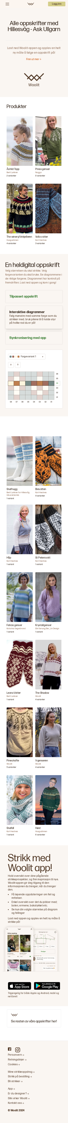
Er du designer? (17, 1093)
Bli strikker (14, 1081)
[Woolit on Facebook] (9, 1049)
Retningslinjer (16, 1059)
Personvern (15, 1054)
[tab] (34, 296)
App (10, 1088)
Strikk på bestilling (19, 1076)
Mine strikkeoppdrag (20, 1072)
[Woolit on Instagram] (17, 1049)
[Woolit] (30, 4)
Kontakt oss (15, 1103)
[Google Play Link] (47, 986)
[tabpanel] (34, 379)
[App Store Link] (19, 986)
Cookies (13, 1064)
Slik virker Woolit (17, 1098)
